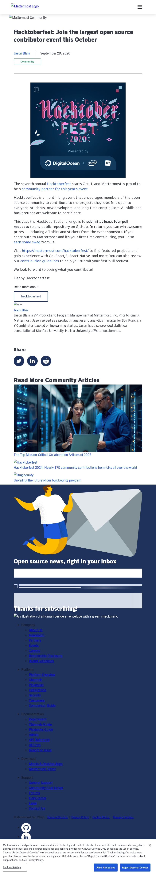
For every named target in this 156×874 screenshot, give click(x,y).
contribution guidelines (39, 261)
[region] (78, 856)
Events (34, 645)
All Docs (35, 745)
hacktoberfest (31, 296)
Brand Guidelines (41, 661)
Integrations (37, 690)
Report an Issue (40, 750)
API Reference (39, 739)
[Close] (150, 845)
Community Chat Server (46, 787)
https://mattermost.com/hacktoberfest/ (55, 250)
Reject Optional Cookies (135, 867)
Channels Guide (40, 724)
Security (35, 695)
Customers (37, 700)
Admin (33, 734)
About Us (35, 630)
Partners (35, 640)
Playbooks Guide (41, 729)
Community (27, 61)
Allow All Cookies (105, 867)
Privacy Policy (80, 817)
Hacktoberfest (59, 183)
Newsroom (36, 635)
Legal (33, 803)
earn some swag (27, 242)
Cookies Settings (12, 867)
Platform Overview (42, 674)
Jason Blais (22, 53)
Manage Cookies (123, 817)
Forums (34, 793)
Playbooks (36, 685)
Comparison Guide (42, 705)
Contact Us (37, 808)
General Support (41, 782)
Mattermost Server (42, 769)
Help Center (37, 798)
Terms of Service (57, 817)
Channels (35, 679)
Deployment (37, 719)
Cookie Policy (101, 817)
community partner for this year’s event (55, 189)
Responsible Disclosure (45, 655)
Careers (34, 650)
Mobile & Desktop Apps (46, 763)
